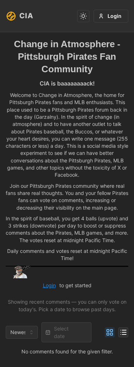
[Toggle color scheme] (83, 16)
